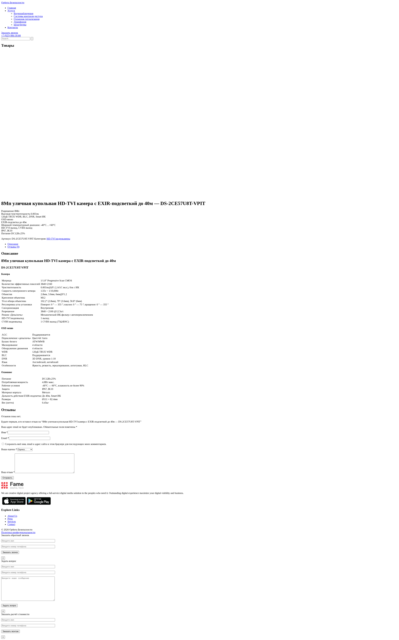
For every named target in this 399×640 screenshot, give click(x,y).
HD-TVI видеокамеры (58, 238)
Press (10, 518)
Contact (11, 524)
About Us (12, 516)
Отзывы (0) (13, 246)
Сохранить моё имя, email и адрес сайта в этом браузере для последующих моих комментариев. (55, 444)
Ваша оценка (9, 449)
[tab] (202, 244)
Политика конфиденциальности (18, 532)
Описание (12, 244)
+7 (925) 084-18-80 (11, 35)
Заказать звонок (9, 32)
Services (11, 521)
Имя (4, 432)
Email (5, 438)
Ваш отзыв (8, 472)
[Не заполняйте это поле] (199, 546)
